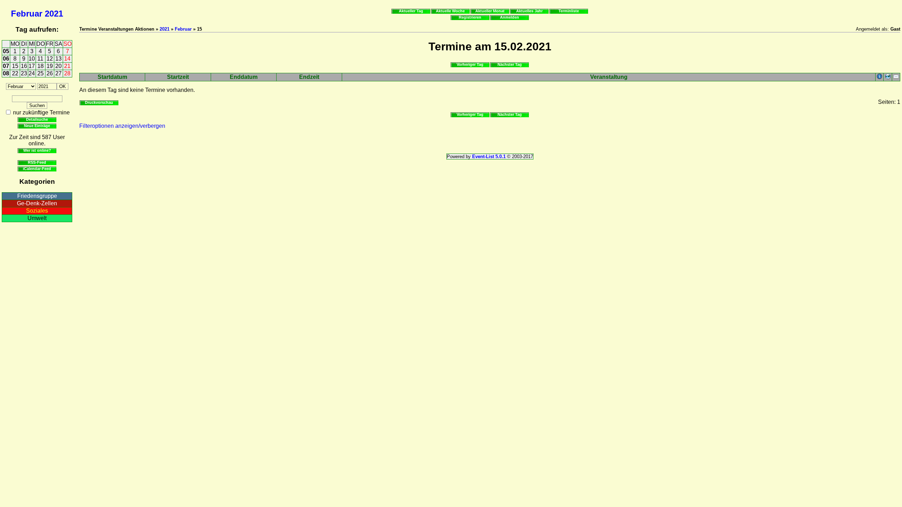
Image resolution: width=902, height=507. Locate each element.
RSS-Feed (37, 162)
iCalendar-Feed (37, 169)
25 (40, 73)
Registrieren (470, 17)
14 (67, 59)
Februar (26, 13)
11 (40, 59)
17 (32, 66)
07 (6, 66)
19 (50, 66)
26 (50, 73)
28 (67, 73)
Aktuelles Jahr (529, 11)
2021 (54, 13)
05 (6, 51)
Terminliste (568, 11)
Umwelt (37, 218)
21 (67, 66)
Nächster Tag (510, 64)
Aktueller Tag (411, 11)
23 (24, 73)
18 (40, 66)
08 (6, 73)
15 (15, 66)
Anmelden (509, 17)
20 (58, 66)
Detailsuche (37, 119)
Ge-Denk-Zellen (37, 203)
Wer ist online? (37, 150)
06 (6, 59)
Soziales (37, 211)
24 (32, 73)
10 (32, 59)
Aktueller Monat (490, 11)
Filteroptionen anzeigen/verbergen (122, 126)
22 (15, 73)
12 (50, 59)
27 (58, 73)
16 (24, 66)
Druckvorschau (99, 102)
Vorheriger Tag (470, 64)
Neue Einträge (37, 126)
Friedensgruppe (37, 196)
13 (58, 59)
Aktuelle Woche (450, 11)
